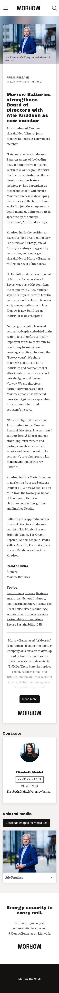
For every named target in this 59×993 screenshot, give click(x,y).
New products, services (32, 614)
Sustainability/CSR (29, 625)
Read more (29, 699)
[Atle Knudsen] (29, 852)
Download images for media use (26, 822)
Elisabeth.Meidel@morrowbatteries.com (29, 792)
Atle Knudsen (32, 222)
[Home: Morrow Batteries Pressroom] (28, 8)
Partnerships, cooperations (25, 619)
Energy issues (36, 604)
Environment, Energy (21, 593)
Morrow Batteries (18, 577)
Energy (11, 625)
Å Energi (30, 243)
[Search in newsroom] (54, 8)
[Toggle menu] (5, 8)
